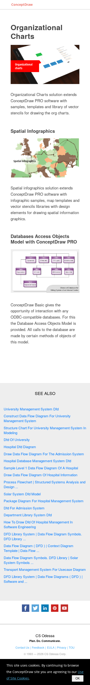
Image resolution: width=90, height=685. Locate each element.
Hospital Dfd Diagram (20, 446)
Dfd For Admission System (24, 507)
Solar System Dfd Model (22, 493)
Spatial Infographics (33, 131)
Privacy (61, 647)
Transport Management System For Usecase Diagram (45, 569)
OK (77, 678)
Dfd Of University (17, 439)
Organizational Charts (37, 31)
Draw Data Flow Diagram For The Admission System (44, 453)
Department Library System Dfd (28, 514)
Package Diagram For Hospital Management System (44, 500)
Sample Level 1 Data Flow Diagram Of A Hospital (41, 467)
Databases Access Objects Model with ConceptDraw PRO (44, 239)
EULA (50, 647)
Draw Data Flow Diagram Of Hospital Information (40, 474)
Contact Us (22, 647)
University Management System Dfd (31, 408)
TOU (72, 647)
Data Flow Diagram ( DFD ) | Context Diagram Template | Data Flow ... (38, 548)
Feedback (38, 647)
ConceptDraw (22, 4)
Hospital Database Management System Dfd (37, 460)
